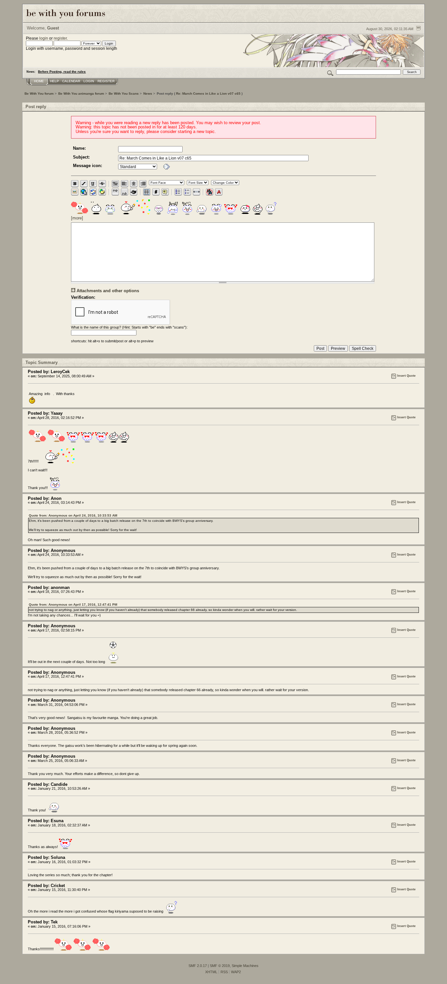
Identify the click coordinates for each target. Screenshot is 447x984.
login (43, 38)
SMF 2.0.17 (197, 966)
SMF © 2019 (220, 966)
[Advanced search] (330, 72)
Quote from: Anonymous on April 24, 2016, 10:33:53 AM (73, 515)
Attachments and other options (108, 290)
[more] (77, 218)
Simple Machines (245, 966)
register (60, 38)
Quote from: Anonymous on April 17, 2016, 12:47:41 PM (73, 604)
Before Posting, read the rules (62, 71)
